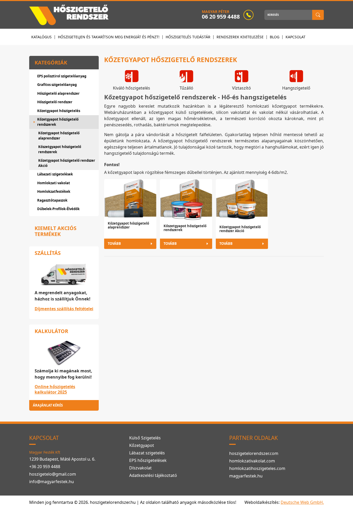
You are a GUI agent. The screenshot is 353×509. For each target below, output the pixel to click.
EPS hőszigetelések (148, 460)
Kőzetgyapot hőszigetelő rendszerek (58, 122)
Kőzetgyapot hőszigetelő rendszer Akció (66, 163)
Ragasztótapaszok (52, 200)
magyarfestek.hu (246, 476)
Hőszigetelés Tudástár (188, 36)
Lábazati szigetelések (55, 174)
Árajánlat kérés (48, 405)
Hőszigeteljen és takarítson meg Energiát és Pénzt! (108, 36)
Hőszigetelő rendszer (54, 102)
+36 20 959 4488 (44, 466)
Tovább (114, 243)
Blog (274, 36)
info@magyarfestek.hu (51, 481)
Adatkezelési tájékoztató (153, 475)
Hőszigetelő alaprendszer (58, 93)
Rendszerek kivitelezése (240, 36)
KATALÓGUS (41, 36)
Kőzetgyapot (141, 445)
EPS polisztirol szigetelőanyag (61, 76)
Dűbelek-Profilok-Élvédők (58, 208)
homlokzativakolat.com (252, 461)
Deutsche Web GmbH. (302, 502)
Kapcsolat (295, 36)
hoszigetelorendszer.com (253, 453)
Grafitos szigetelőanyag (57, 84)
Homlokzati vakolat (53, 183)
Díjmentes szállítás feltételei (64, 309)
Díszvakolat (140, 468)
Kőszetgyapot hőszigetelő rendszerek (59, 149)
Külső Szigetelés (145, 438)
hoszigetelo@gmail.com (52, 474)
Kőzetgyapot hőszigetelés (58, 110)
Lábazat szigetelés (147, 453)
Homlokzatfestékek (53, 191)
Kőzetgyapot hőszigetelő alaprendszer (59, 136)
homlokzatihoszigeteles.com (257, 468)
